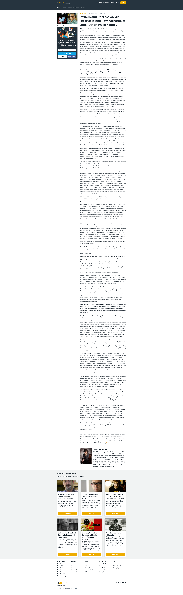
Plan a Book (102, 568)
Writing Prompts (117, 566)
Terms (58, 588)
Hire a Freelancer (61, 564)
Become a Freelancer (76, 570)
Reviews (83, 7)
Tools (117, 2)
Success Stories (75, 572)
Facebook (71, 56)
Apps (67, 2)
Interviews (71, 7)
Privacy (63, 588)
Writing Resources (104, 572)
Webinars (87, 572)
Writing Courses (89, 568)
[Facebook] (123, 582)
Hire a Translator (61, 574)
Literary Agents (117, 568)
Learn (112, 2)
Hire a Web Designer (62, 576)
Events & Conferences (91, 570)
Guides (86, 566)
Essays (77, 7)
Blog (100, 2)
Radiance (108, 443)
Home (58, 7)
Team (72, 566)
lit (60, 3)
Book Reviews (116, 564)
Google (62, 56)
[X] (116, 582)
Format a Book (103, 570)
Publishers (115, 570)
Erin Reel (65, 25)
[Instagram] (118, 582)
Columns (64, 7)
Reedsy (63, 585)
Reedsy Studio (103, 564)
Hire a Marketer (61, 570)
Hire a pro (106, 2)
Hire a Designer (61, 568)
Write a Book (102, 566)
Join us (123, 2)
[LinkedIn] (121, 582)
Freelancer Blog (89, 574)
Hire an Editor (60, 566)
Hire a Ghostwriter (62, 572)
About (72, 564)
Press (72, 568)
